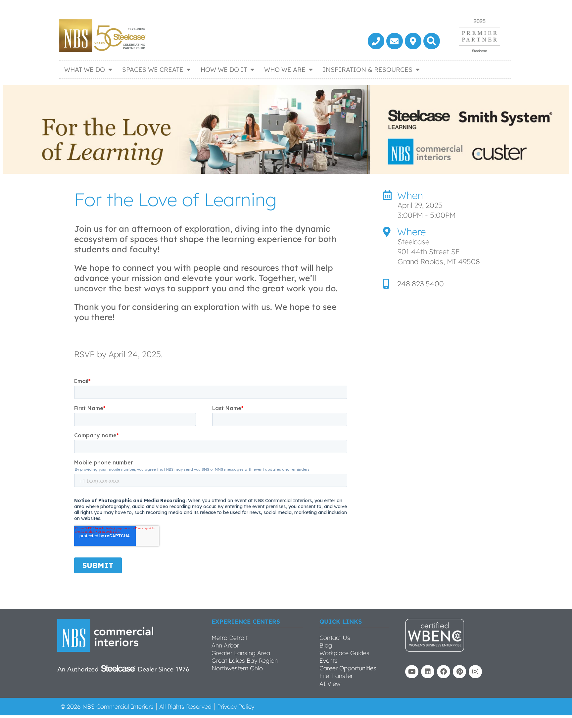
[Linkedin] (427, 671)
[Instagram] (475, 671)
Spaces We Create (152, 69)
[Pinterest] (459, 671)
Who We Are (285, 69)
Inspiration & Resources (367, 69)
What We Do (84, 69)
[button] (431, 41)
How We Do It (224, 69)
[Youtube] (411, 671)
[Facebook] (443, 671)
